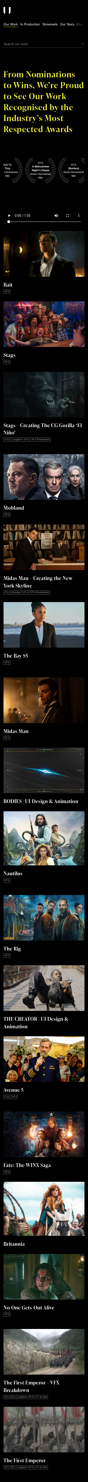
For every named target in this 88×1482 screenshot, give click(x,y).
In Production (30, 24)
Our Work (11, 24)
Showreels (50, 24)
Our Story (67, 24)
